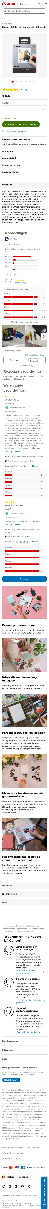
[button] (12, 81)
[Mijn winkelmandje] (39, 4)
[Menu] (46, 4)
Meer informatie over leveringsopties (26, 971)
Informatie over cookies (13, 1153)
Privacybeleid (33, 1147)
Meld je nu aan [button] (11, 1080)
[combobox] (24, 11)
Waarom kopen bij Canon (28, 1032)
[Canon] (8, 3)
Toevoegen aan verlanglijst (15, 131)
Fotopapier (8, 19)
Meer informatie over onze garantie (28, 1001)
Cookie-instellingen (11, 1158)
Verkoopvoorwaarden (12, 1147)
